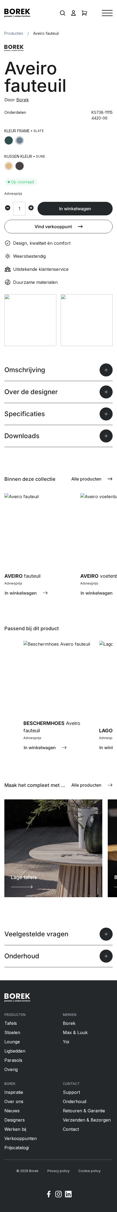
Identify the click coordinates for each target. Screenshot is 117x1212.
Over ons (13, 1101)
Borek (22, 99)
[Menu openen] (107, 13)
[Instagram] (58, 1195)
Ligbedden (14, 1051)
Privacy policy (58, 1171)
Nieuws (12, 1110)
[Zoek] (62, 13)
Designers (14, 1120)
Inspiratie (13, 1092)
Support (71, 1092)
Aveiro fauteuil (46, 33)
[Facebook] (48, 1195)
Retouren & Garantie (84, 1110)
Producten (13, 33)
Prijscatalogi (16, 1147)
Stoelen (12, 1032)
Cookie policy (89, 1171)
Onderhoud (74, 1101)
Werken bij (15, 1129)
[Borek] (17, 997)
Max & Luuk (75, 1032)
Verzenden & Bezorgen (87, 1120)
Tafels (10, 1023)
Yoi (66, 1041)
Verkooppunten (20, 1138)
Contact (71, 1129)
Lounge (12, 1041)
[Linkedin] (68, 1195)
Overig (11, 1069)
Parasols (13, 1060)
